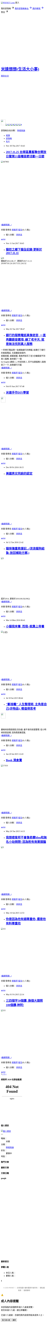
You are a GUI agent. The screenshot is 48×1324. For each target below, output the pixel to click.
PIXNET (11, 1288)
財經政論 (21, 130)
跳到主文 (5, 76)
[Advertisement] (24, 39)
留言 (20, 230)
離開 (14, 1320)
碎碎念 (19, 235)
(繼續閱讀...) (6, 225)
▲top (3, 239)
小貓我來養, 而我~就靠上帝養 (25, 626)
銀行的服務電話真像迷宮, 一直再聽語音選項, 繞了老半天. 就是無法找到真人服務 (26, 340)
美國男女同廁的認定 (19, 473)
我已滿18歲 (6, 1320)
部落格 (9, 138)
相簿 (8, 135)
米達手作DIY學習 (17, 392)
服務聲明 (27, 1290)
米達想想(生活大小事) (20, 69)
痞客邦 (15, 230)
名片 (8, 141)
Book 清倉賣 (14, 760)
